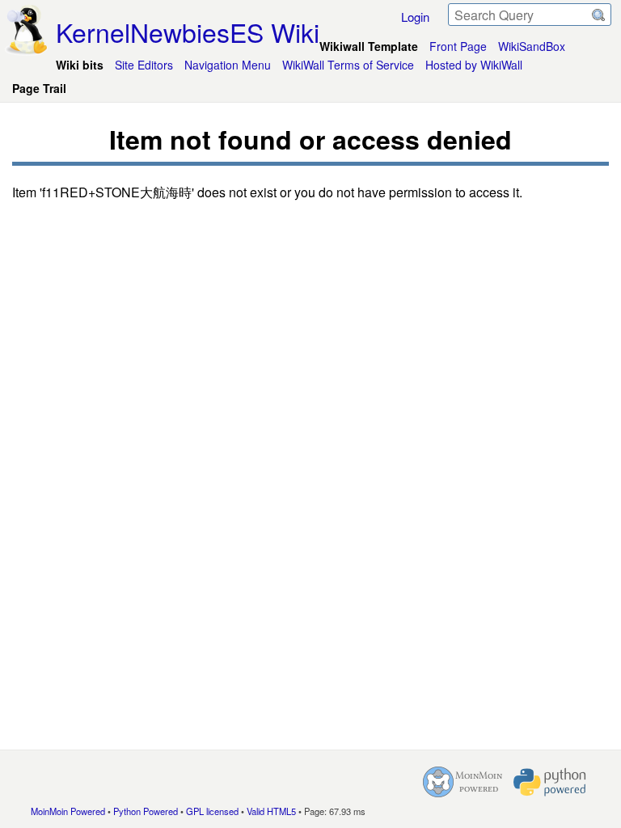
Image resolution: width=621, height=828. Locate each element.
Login (415, 16)
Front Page (458, 46)
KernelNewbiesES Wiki (187, 31)
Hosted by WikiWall (473, 65)
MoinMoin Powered (68, 811)
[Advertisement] (310, 535)
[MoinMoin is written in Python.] (549, 782)
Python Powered (145, 811)
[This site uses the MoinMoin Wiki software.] (462, 782)
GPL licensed (212, 811)
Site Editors (144, 65)
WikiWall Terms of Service (348, 65)
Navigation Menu (227, 65)
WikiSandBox (531, 46)
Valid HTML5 (271, 811)
